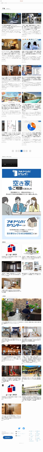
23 (26, 150)
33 (30, 150)
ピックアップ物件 (32, 436)
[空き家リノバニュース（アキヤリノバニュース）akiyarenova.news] (21, 1)
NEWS (31, 438)
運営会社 (18, 435)
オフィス (38, 436)
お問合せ (18, 431)
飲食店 (37, 435)
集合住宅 (32, 441)
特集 (31, 433)
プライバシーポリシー (21, 433)
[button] (1, 1)
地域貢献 (38, 438)
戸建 (31, 439)
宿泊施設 (38, 433)
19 (16, 150)
